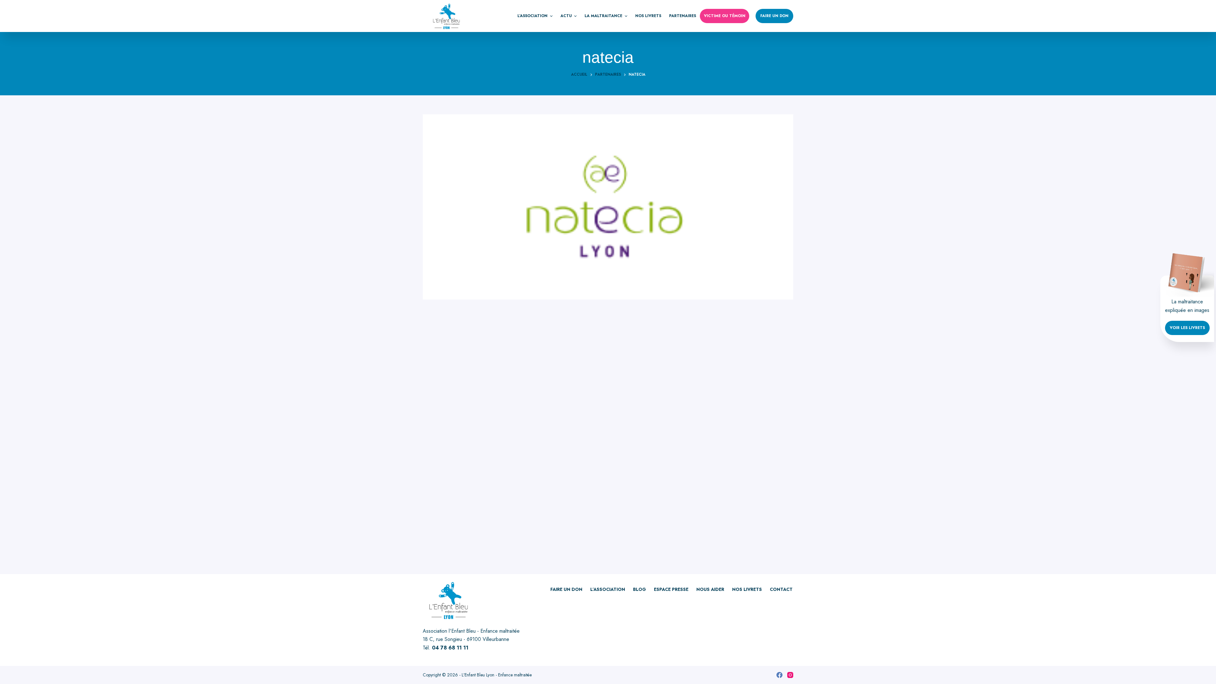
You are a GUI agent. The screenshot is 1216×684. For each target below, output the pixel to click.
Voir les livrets (1187, 328)
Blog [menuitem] (639, 589)
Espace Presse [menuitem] (671, 589)
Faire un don (774, 16)
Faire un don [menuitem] (566, 589)
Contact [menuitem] (781, 589)
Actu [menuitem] (566, 16)
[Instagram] (790, 675)
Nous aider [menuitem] (710, 589)
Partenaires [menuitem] (682, 16)
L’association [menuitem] (532, 16)
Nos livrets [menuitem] (648, 16)
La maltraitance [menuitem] (603, 16)
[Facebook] (779, 675)
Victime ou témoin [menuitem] (724, 16)
